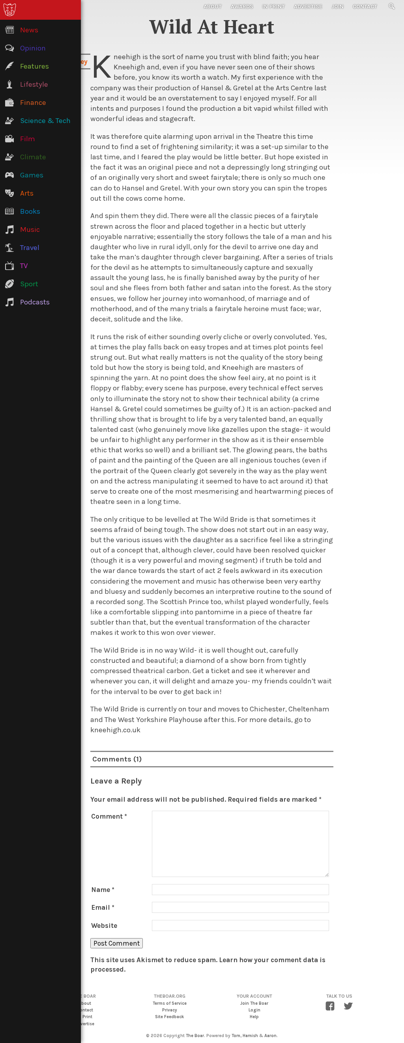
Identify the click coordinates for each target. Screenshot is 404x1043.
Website (104, 925)
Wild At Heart (212, 26)
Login (254, 1010)
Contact (365, 6)
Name (102, 890)
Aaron (270, 1035)
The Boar (195, 1035)
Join (337, 6)
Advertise (308, 6)
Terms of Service (170, 1003)
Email (102, 907)
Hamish (250, 1035)
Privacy (169, 1010)
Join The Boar (254, 1003)
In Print (273, 6)
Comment (109, 816)
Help (254, 1016)
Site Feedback (169, 1016)
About (213, 6)
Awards (242, 6)
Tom (236, 1035)
